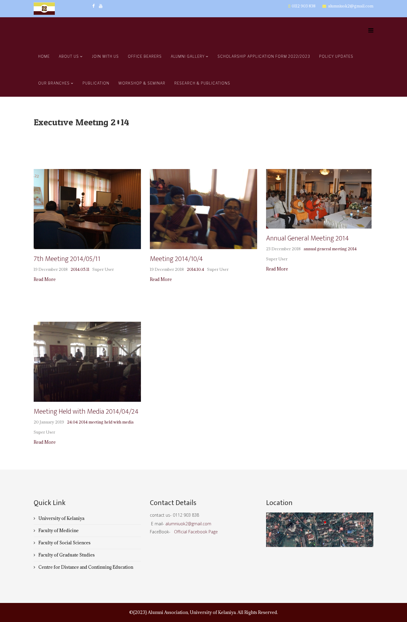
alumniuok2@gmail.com (350, 6)
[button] (42, 209)
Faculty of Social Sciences (64, 543)
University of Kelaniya (61, 518)
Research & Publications (202, 83)
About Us (69, 56)
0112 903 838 (304, 6)
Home (44, 56)
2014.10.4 (195, 269)
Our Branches (54, 83)
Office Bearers (145, 56)
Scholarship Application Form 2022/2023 (264, 56)
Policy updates (336, 56)
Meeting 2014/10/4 (176, 259)
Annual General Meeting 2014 (307, 238)
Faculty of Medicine (58, 530)
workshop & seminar (141, 83)
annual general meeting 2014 (330, 248)
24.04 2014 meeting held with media (100, 422)
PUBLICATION (96, 83)
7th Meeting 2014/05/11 (67, 259)
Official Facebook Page (196, 532)
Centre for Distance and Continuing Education (85, 567)
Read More (45, 279)
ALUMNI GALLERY (188, 56)
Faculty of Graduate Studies (66, 555)
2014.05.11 (80, 269)
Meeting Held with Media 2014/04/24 (86, 412)
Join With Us (105, 56)
